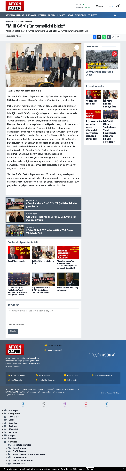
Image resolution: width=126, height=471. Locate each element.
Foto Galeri (14, 417)
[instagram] (65, 404)
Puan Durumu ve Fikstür (104, 375)
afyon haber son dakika (15, 395)
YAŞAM (22, 392)
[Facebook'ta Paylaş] (94, 37)
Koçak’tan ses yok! (16, 261)
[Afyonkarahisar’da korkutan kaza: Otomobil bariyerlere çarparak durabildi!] (68, 253)
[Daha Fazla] (109, 37)
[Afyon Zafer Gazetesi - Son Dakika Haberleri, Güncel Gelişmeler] (15, 6)
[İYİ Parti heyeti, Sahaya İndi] (43, 253)
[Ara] (115, 15)
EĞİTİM (42, 15)
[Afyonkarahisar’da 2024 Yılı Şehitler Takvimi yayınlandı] (43, 279)
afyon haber (32, 392)
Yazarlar (12, 423)
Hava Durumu (44, 375)
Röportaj (13, 429)
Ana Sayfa (13, 410)
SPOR (70, 15)
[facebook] (23, 404)
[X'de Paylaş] (99, 37)
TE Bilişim (116, 393)
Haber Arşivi (72, 380)
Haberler (9, 21)
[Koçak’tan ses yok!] (19, 253)
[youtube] (86, 404)
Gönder (13, 331)
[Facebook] (91, 355)
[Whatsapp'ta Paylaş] (104, 37)
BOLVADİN (41, 389)
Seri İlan (12, 426)
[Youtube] (109, 355)
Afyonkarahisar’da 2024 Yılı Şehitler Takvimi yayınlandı (41, 290)
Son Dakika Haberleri (47, 380)
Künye (11, 436)
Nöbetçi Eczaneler (18, 375)
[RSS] (113, 355)
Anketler (12, 432)
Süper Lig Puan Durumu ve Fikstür (29, 454)
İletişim (12, 439)
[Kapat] (124, 469)
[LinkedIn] (104, 355)
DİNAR (24, 389)
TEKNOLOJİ (80, 15)
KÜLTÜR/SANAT (12, 392)
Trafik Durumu (72, 375)
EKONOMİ (31, 15)
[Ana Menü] (119, 15)
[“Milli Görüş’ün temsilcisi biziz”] (43, 65)
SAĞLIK (51, 15)
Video (11, 420)
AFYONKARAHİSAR (15, 15)
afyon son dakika (44, 392)
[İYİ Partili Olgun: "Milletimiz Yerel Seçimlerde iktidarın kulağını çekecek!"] (19, 279)
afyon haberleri (59, 392)
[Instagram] (100, 355)
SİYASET (61, 15)
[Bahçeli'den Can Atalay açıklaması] (68, 279)
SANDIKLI (32, 389)
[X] (95, 355)
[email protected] (55, 345)
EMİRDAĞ (50, 389)
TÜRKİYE (92, 15)
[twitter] (44, 404)
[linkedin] (107, 404)
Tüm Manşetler (16, 380)
